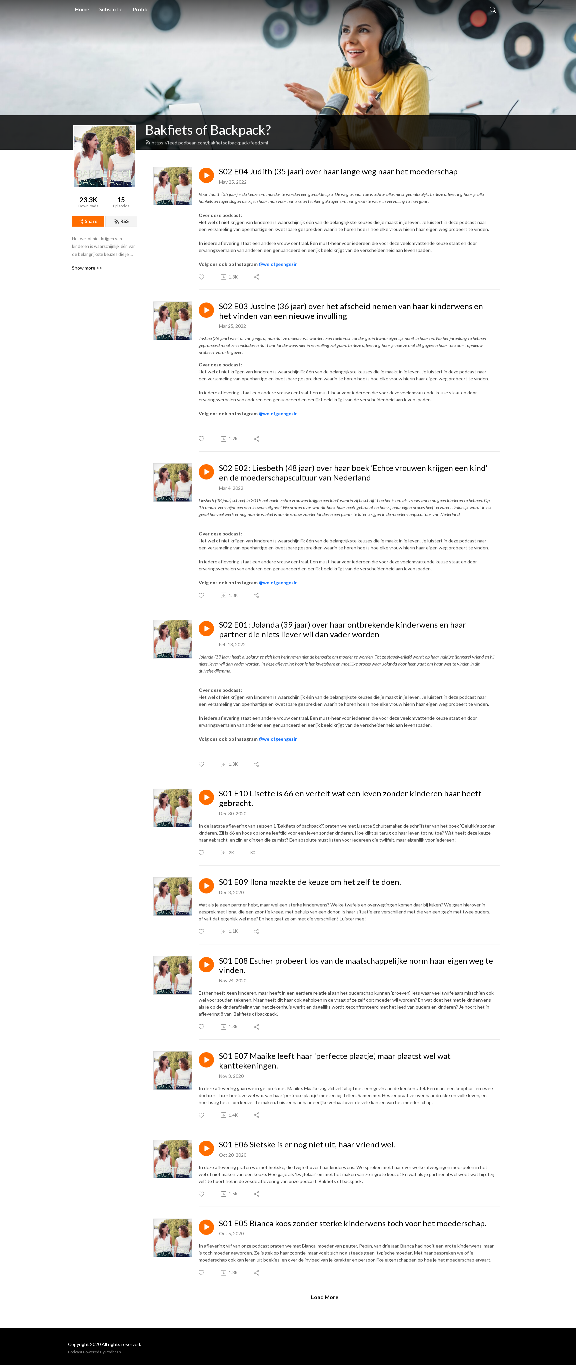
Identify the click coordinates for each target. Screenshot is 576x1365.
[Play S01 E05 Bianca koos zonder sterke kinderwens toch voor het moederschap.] (206, 1227)
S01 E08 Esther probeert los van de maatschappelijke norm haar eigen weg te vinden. (356, 965)
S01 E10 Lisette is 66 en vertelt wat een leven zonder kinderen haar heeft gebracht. (350, 798)
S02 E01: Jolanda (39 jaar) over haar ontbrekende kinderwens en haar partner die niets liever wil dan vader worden (342, 629)
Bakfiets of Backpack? (208, 130)
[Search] (493, 9)
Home (82, 9)
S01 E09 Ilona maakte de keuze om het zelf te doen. (310, 881)
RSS (124, 221)
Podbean (113, 1351)
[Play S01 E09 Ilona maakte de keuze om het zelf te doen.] (206, 885)
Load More (324, 1297)
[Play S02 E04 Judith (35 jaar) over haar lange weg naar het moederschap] (206, 175)
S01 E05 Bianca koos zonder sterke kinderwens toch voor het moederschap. (352, 1223)
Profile (140, 9)
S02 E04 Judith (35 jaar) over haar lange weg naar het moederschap (338, 171)
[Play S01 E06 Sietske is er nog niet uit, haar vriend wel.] (206, 1148)
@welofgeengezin (278, 264)
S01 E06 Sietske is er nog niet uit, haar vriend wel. (307, 1144)
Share (91, 221)
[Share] (257, 277)
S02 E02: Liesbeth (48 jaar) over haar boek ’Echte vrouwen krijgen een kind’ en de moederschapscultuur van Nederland (353, 472)
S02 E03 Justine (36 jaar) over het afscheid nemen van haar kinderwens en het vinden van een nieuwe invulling (351, 310)
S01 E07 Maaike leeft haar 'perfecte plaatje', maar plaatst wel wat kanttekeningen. (335, 1060)
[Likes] (202, 277)
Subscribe (110, 9)
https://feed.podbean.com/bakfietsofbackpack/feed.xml (210, 142)
